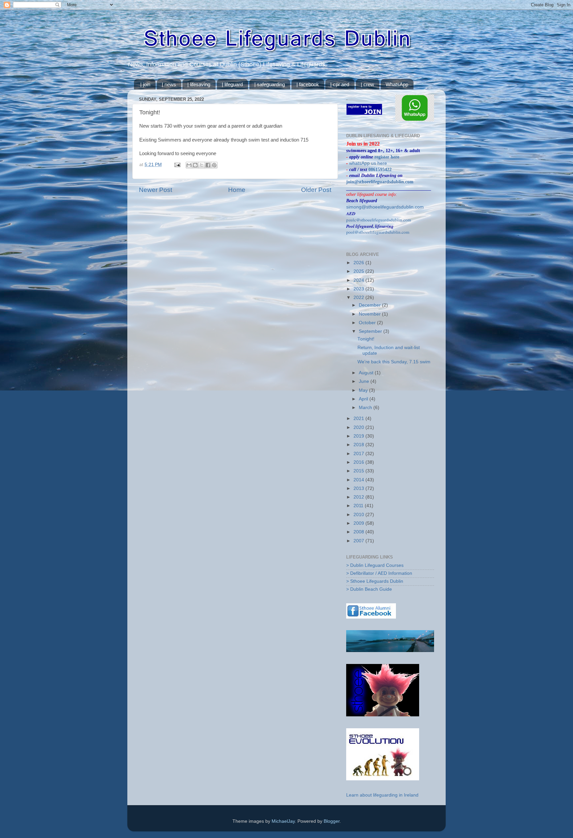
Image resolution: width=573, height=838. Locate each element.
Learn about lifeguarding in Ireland (382, 795)
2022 (359, 297)
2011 (359, 505)
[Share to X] (201, 165)
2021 (359, 418)
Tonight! (365, 338)
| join (145, 84)
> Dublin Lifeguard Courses (375, 565)
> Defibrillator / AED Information (379, 573)
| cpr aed (339, 84)
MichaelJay (283, 821)
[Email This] (189, 165)
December (370, 305)
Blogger (332, 821)
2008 (359, 531)
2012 (359, 497)
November (370, 314)
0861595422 (380, 169)
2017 (359, 453)
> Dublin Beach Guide (369, 589)
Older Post (316, 189)
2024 (359, 280)
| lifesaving (198, 84)
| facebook (307, 84)
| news (169, 84)
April (364, 398)
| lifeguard (232, 84)
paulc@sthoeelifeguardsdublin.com (378, 220)
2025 (359, 271)
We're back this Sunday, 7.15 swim (393, 361)
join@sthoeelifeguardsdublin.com (380, 181)
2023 (359, 288)
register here (386, 156)
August (367, 372)
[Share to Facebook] (208, 165)
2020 (359, 427)
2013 (359, 488)
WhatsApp (397, 84)
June (364, 381)
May (364, 390)
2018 (359, 444)
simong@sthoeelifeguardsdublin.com (385, 207)
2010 (359, 514)
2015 (359, 470)
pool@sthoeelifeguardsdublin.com (378, 232)
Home (236, 189)
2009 (359, 523)
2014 (359, 479)
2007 (359, 540)
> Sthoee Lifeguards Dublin (374, 581)
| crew (367, 84)
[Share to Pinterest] (214, 165)
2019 (359, 436)
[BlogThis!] (195, 165)
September (371, 331)
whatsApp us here (368, 163)
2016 (359, 462)
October (368, 322)
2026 (359, 262)
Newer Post (155, 189)
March (366, 407)
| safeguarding (269, 84)
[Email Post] (177, 164)
